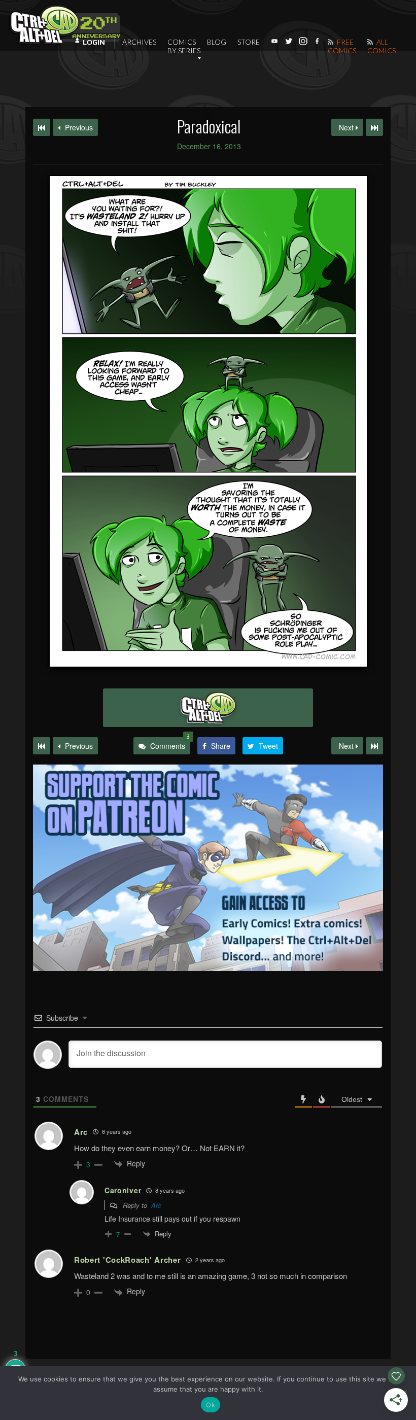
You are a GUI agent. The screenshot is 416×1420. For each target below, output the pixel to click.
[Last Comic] (374, 745)
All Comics (381, 46)
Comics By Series (183, 46)
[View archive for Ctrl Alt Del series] (208, 707)
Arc (156, 1205)
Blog (216, 42)
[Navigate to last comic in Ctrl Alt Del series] (374, 127)
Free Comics (342, 46)
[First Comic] (41, 745)
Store (248, 42)
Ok (210, 1405)
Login (94, 42)
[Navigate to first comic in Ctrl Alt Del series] (41, 127)
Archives (139, 42)
